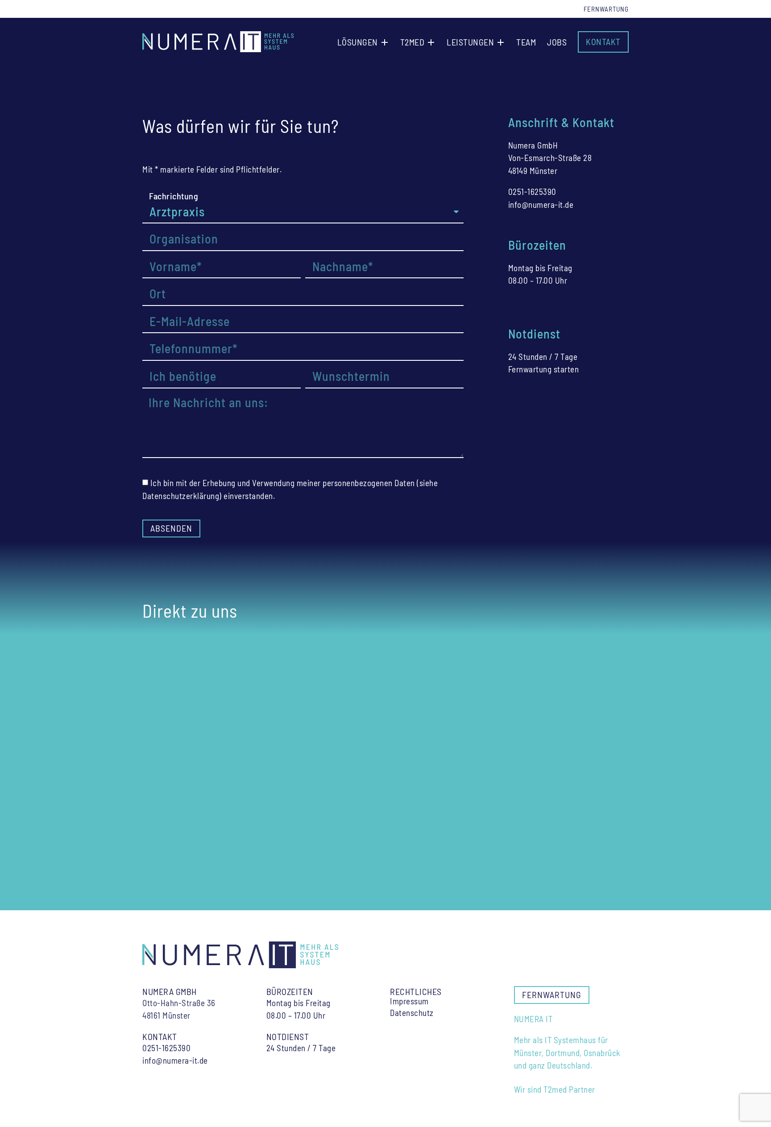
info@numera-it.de (541, 204)
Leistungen (470, 42)
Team (526, 42)
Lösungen (357, 42)
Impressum (409, 1001)
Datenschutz (412, 1012)
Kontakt (603, 41)
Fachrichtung (173, 195)
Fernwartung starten (543, 369)
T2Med (412, 42)
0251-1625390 (532, 191)
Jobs (557, 42)
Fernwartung (606, 9)
